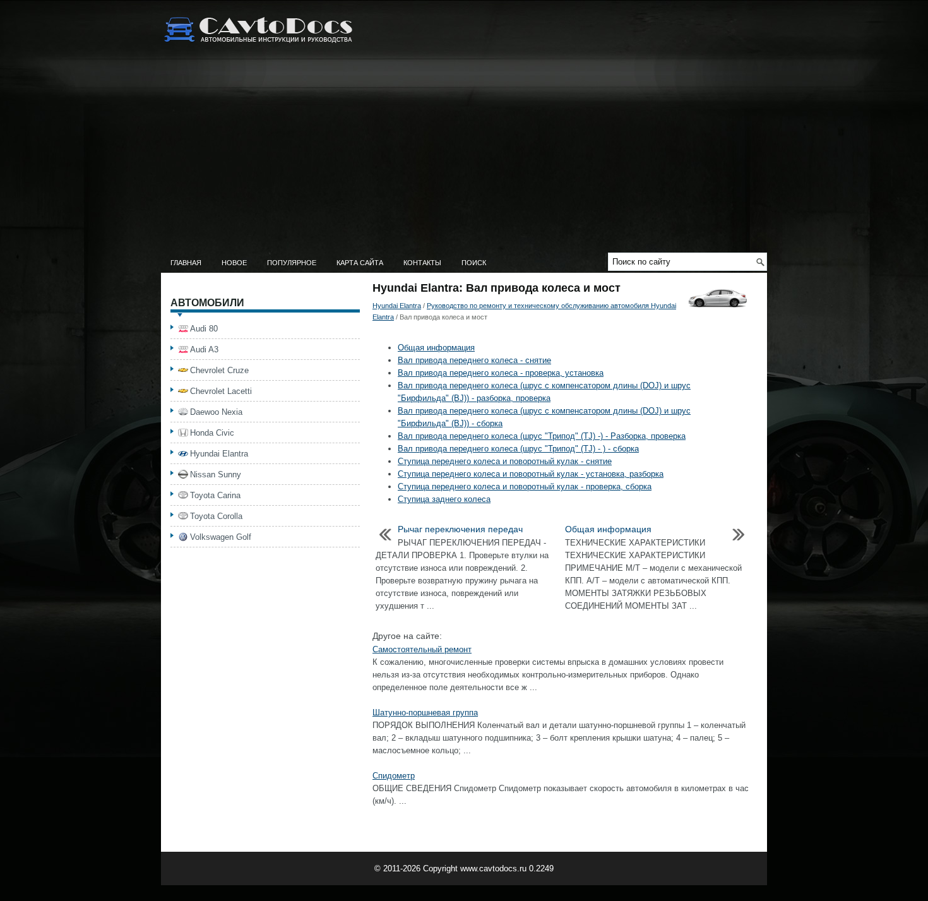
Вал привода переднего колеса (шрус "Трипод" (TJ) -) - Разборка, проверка (542, 436)
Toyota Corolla (216, 516)
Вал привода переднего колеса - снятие (474, 360)
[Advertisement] (464, 157)
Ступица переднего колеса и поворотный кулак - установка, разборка (530, 474)
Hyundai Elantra (396, 305)
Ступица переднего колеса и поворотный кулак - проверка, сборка (524, 486)
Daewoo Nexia (216, 412)
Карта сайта (359, 262)
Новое (234, 262)
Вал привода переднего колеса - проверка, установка (501, 373)
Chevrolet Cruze (219, 370)
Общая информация (436, 347)
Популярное (291, 262)
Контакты (422, 262)
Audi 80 (204, 328)
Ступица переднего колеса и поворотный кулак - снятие (505, 461)
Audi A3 (204, 349)
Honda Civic (212, 433)
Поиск (473, 262)
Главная (185, 262)
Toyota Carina (215, 495)
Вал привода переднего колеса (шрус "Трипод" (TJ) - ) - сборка (518, 448)
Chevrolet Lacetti (221, 391)
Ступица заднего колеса (444, 499)
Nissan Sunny (215, 474)
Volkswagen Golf (220, 537)
